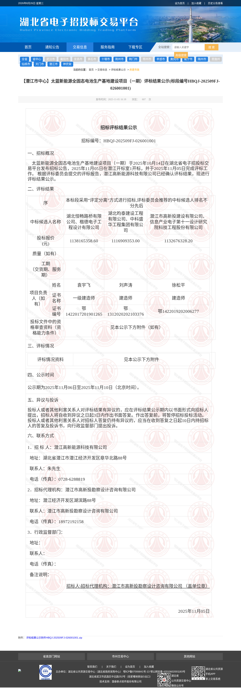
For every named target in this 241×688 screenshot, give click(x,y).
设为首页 (180, 3)
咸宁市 (188, 59)
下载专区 (135, 47)
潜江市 (53, 64)
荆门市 (133, 59)
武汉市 (50, 59)
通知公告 (52, 47)
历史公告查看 (215, 3)
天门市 (39, 64)
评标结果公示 (118, 69)
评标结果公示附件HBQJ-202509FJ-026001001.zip (54, 637)
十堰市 (105, 59)
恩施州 (216, 59)
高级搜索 (181, 55)
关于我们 (111, 666)
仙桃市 (26, 64)
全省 (24, 59)
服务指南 (108, 47)
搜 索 (211, 47)
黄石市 (92, 59)
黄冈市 (174, 59)
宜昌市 (78, 59)
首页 (28, 47)
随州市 (202, 59)
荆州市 (119, 59)
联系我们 (92, 666)
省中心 (37, 59)
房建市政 (134, 69)
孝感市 (160, 59)
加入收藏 (196, 3)
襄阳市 (64, 59)
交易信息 (80, 47)
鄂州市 (147, 59)
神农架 (67, 64)
